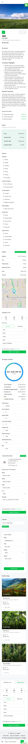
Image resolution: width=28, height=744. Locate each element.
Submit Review (14, 568)
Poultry (6, 224)
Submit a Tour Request (14, 352)
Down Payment (5, 409)
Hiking (6, 171)
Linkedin (18, 733)
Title (5, 544)
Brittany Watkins (7, 607)
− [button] (3, 282)
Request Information (14, 512)
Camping (7, 165)
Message (4, 497)
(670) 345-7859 (11, 463)
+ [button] (3, 280)
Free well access (8, 184)
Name (3, 472)
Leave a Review (5, 526)
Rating (5, 550)
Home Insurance (6, 433)
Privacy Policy (6, 735)
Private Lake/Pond (9, 187)
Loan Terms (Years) (6, 421)
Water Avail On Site (9, 209)
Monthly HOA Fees (6, 439)
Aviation (6, 159)
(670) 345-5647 (13, 461)
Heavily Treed (8, 196)
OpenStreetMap (19, 307)
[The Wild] (14, 291)
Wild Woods (6, 631)
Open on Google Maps (20, 252)
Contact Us (23, 735)
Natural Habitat (6, 663)
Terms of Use (17, 349)
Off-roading (7, 177)
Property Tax (5, 427)
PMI (3, 445)
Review (5, 556)
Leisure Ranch (8, 221)
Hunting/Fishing (8, 218)
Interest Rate (5, 415)
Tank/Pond (7, 199)
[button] (26, 5)
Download (23, 114)
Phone (3, 478)
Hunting (6, 174)
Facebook (12, 733)
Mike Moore (7, 672)
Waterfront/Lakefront (9, 202)
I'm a (3, 491)
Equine (6, 215)
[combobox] (14, 329)
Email (3, 485)
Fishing (6, 168)
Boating (6, 162)
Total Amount (5, 403)
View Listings (23, 456)
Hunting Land (6, 598)
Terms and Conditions (14, 735)
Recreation (7, 227)
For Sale (3, 36)
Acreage (7, 193)
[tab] (3, 32)
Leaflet (14, 307)
